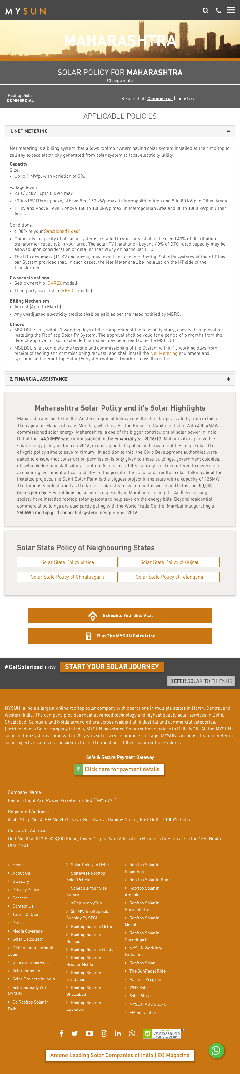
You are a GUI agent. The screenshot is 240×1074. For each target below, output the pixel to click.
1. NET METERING (29, 131)
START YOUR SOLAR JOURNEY (112, 666)
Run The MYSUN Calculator (125, 636)
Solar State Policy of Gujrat (169, 562)
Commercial (160, 98)
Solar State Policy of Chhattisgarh (67, 577)
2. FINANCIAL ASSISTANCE (39, 379)
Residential (132, 98)
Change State (120, 81)
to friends (201, 681)
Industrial (186, 98)
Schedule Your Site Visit (128, 615)
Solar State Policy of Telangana (169, 577)
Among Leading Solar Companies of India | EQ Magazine (120, 1055)
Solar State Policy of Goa (67, 562)
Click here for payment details (121, 769)
